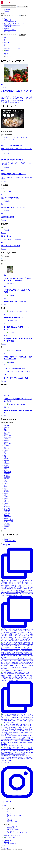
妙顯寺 (6, 483)
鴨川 (5, 429)
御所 (5, 462)
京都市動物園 (7, 437)
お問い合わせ (7, 26)
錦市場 (6, 487)
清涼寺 (6, 500)
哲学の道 (6, 526)
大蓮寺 (6, 457)
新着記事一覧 (7, 20)
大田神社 (6, 523)
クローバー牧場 (8, 520)
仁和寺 (6, 450)
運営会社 (6, 28)
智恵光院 (6, 448)
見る (5, 37)
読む (5, 44)
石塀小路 (6, 515)
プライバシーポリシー (10, 30)
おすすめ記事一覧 (12, 826)
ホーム (6, 18)
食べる (6, 39)
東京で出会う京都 (12, 821)
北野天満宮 (7, 432)
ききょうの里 (7, 443)
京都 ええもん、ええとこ (14, 815)
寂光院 (6, 442)
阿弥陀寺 (6, 511)
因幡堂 (6, 458)
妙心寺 (6, 503)
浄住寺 (6, 482)
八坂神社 (6, 445)
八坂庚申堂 (7, 513)
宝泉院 (6, 498)
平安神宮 (6, 425)
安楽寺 (6, 453)
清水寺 (6, 505)
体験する (6, 42)
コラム (6, 45)
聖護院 (6, 468)
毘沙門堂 (6, 475)
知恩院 (6, 493)
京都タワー (7, 495)
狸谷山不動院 (7, 472)
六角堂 (6, 434)
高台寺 (6, 447)
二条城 (6, 496)
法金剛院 (6, 460)
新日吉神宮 (7, 525)
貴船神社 (6, 478)
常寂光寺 (6, 501)
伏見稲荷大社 (7, 518)
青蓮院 (6, 490)
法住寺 (6, 470)
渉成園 (6, 439)
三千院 (6, 430)
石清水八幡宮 (7, 435)
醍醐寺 (6, 528)
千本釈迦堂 (7, 477)
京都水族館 (7, 508)
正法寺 (6, 485)
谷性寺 (6, 465)
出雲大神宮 (7, 463)
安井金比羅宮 (7, 516)
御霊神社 (6, 467)
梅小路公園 (7, 510)
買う (5, 41)
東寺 (5, 455)
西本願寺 (6, 440)
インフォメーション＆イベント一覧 (14, 23)
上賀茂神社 (7, 427)
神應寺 (6, 480)
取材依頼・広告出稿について (12, 25)
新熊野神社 (7, 473)
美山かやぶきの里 (9, 521)
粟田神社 (6, 491)
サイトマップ (7, 31)
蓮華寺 (6, 452)
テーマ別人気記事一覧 (10, 21)
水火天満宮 (7, 506)
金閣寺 (6, 488)
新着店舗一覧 (11, 831)
